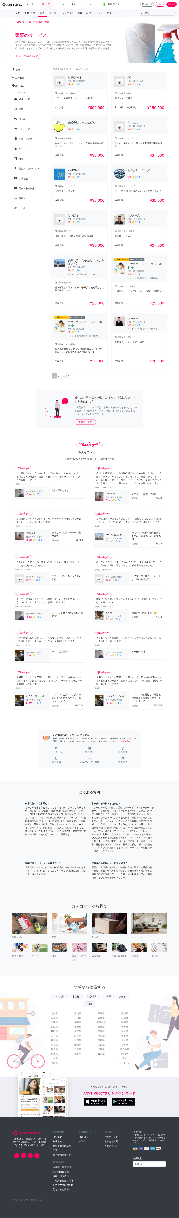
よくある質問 (111, 1141)
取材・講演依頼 (61, 1176)
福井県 (77, 1022)
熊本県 (124, 1036)
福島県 (54, 1040)
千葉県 (54, 1058)
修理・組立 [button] (30, 13)
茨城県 (54, 1045)
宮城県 (54, 1027)
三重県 (77, 1049)
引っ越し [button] (53, 13)
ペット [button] (99, 13)
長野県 (77, 1031)
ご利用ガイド (111, 1137)
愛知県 (77, 1045)
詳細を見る (125, 741)
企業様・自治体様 (62, 1167)
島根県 (101, 1031)
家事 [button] (42, 13)
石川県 (77, 1018)
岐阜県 (77, 1036)
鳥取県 (101, 1027)
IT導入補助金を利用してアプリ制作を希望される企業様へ (63, 1185)
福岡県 (124, 1022)
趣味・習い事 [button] (84, 13)
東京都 (75, 996)
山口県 (101, 1045)
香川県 (101, 1054)
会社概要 (57, 1137)
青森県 (54, 1018)
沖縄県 (124, 1054)
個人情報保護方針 (62, 1155)
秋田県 (54, 1031)
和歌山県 (101, 1022)
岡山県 (101, 1036)
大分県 (124, 1040)
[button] (147, 4)
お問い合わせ (111, 1146)
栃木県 (54, 1049)
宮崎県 (124, 1045)
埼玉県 (107, 996)
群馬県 (54, 1054)
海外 (124, 1058)
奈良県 (101, 1018)
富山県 (77, 1013)
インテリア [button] (68, 13)
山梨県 (77, 1027)
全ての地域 (58, 996)
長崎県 (124, 1031)
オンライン (124, 1062)
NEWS (82, 1141)
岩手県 (54, 1022)
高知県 (124, 1018)
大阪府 (122, 996)
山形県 (54, 1036)
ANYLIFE (83, 1137)
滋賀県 (77, 1054)
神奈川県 (91, 996)
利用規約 (57, 1141)
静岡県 (77, 1040)
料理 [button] (109, 13)
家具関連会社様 (61, 1171)
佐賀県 (124, 1027)
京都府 (89, 1004)
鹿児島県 (124, 1049)
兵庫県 (101, 1013)
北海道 (54, 1013)
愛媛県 (124, 1013)
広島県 (101, 1040)
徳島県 (101, 1049)
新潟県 (54, 1062)
